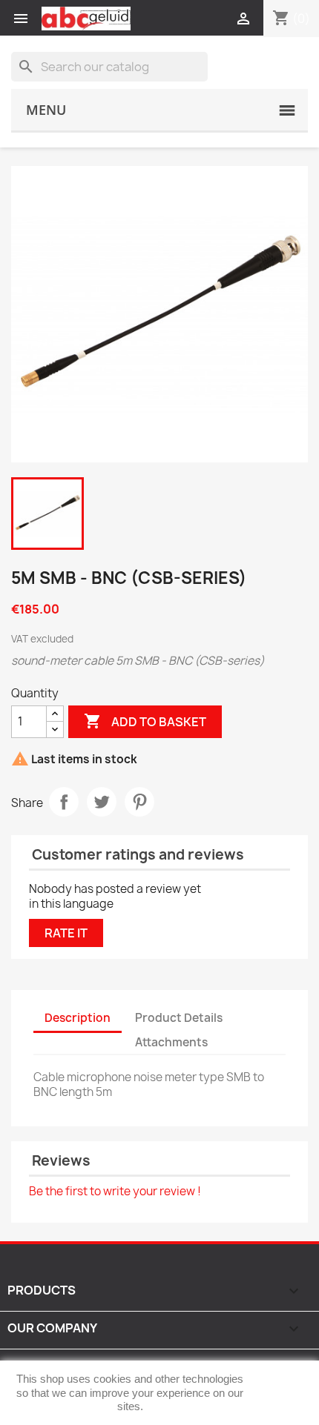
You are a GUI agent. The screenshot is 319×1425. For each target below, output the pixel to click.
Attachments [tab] (171, 1042)
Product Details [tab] (179, 1018)
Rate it (66, 933)
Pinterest (139, 802)
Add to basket (145, 721)
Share (64, 802)
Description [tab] (78, 1018)
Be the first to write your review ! (115, 1191)
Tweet (101, 802)
